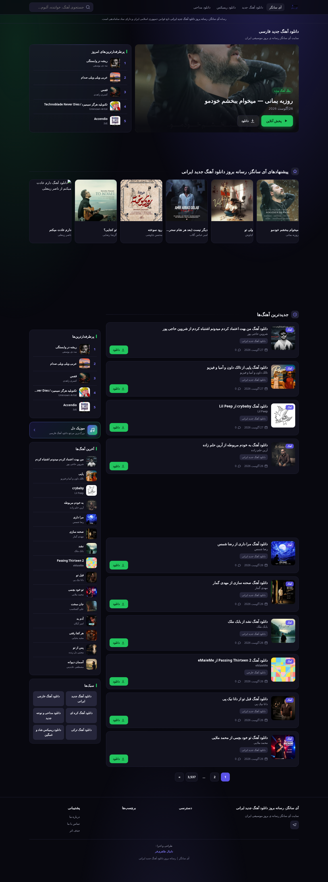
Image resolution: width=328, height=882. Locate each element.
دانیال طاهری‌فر (164, 851)
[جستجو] (88, 7)
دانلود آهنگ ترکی (81, 730)
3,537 (192, 777)
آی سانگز (275, 7)
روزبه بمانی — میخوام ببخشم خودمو (249, 101)
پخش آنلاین (274, 121)
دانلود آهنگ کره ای (81, 713)
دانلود (245, 121)
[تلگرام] (294, 825)
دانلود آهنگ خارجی (256, 672)
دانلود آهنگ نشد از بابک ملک (248, 621)
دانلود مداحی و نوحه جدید (48, 715)
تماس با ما (73, 824)
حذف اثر (75, 831)
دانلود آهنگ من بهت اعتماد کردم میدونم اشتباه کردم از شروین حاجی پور (215, 328)
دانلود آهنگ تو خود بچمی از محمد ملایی (240, 737)
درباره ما (74, 817)
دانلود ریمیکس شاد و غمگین (48, 732)
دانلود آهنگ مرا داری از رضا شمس (243, 543)
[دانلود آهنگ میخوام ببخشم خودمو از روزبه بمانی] (217, 88)
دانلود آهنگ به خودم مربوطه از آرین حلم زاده (235, 444)
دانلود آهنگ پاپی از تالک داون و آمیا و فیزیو (237, 367)
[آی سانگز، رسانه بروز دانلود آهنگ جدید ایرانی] (294, 7)
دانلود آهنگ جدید (252, 7)
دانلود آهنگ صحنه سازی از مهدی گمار (240, 582)
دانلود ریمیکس (226, 7)
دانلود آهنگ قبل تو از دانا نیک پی (245, 698)
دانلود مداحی (201, 7)
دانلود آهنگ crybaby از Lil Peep (243, 406)
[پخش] (291, 214)
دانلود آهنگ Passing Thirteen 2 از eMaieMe (233, 660)
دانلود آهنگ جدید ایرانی (254, 341)
